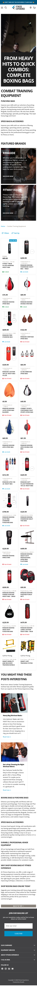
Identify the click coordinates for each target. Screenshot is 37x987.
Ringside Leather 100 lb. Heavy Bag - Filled (9, 373)
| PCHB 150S (24, 480)
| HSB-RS (23, 335)
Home (3, 226)
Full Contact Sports (7, 333)
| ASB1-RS (5, 443)
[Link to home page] (18, 7)
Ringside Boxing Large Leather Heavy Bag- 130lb (26, 629)
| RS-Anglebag (6, 553)
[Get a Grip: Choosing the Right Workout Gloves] (14, 752)
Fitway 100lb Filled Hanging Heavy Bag (8, 265)
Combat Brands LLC (25, 261)
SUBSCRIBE (18, 934)
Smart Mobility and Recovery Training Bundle (8, 663)
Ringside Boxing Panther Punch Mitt (26, 594)
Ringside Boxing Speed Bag (8, 303)
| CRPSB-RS (24, 406)
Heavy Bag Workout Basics (12, 715)
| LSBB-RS (5, 406)
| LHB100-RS (6, 370)
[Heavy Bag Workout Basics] (14, 703)
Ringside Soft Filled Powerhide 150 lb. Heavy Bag (26, 484)
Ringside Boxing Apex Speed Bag (8, 446)
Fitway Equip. (5, 262)
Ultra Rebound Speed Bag (26, 372)
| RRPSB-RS (24, 370)
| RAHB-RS (5, 480)
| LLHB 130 (31, 626)
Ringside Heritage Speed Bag (27, 338)
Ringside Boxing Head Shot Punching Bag (8, 629)
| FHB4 (14, 515)
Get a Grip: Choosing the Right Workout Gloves (13, 765)
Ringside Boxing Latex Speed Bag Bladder (8, 410)
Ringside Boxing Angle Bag (8, 556)
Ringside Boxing (24, 515)
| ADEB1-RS (24, 443)
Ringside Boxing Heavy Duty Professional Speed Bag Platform (26, 557)
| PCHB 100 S (24, 263)
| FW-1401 (12, 262)
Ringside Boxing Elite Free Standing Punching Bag (8, 519)
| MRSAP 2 (31, 552)
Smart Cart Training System (26, 662)
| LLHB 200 (13, 591)
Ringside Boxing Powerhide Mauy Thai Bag (26, 519)
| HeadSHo (13, 626)
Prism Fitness (5, 659)
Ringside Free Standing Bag (7, 336)
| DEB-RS (23, 300)
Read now (6, 737)
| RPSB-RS (5, 300)
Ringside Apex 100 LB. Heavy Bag (8, 483)
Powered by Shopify (18, 982)
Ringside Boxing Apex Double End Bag (26, 447)
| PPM (30, 591)
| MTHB (31, 515)
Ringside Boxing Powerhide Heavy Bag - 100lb (26, 267)
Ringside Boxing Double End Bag (26, 303)
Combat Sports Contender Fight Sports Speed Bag (26, 410)
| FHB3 (14, 333)
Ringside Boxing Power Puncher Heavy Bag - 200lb (8, 594)
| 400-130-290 (30, 659)
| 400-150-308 (12, 659)
